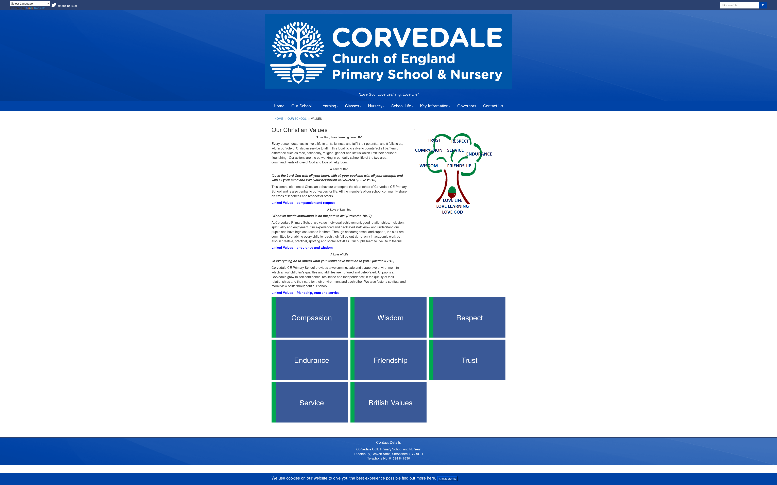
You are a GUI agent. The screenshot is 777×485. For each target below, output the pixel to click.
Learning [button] (328, 106)
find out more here (418, 478)
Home (279, 106)
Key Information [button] (434, 106)
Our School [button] (301, 106)
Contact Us (493, 106)
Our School (297, 118)
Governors (466, 106)
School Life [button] (401, 106)
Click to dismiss (447, 478)
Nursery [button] (375, 106)
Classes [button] (352, 106)
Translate (40, 8)
